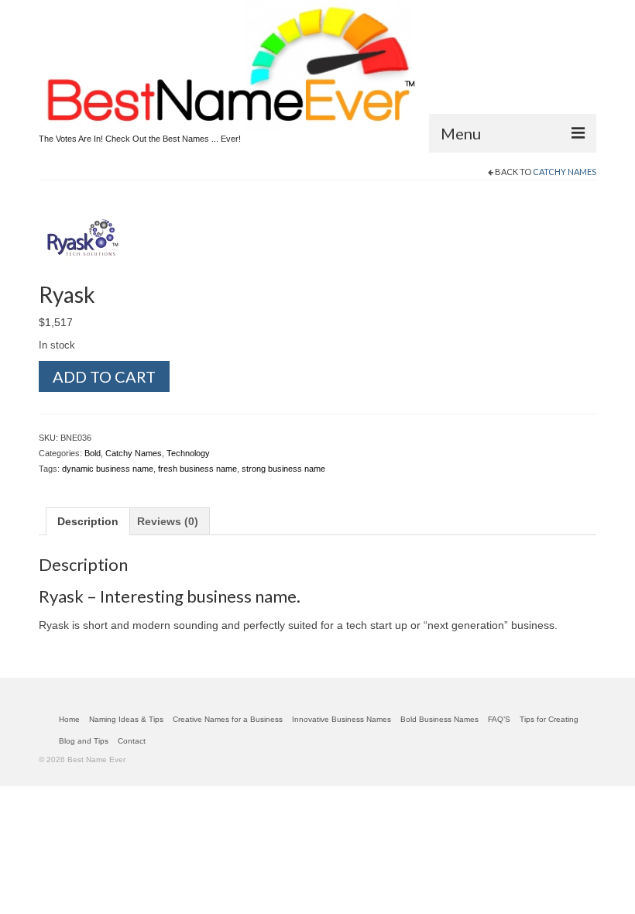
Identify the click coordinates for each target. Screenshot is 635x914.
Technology (188, 453)
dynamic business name (107, 468)
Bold (92, 453)
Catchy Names (564, 172)
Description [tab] (87, 521)
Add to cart (104, 376)
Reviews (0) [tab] (167, 521)
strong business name (283, 468)
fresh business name (197, 468)
